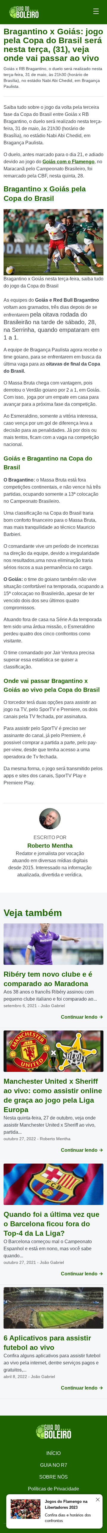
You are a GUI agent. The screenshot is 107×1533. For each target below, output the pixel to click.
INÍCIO (53, 1453)
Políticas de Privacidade (53, 1488)
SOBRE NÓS (53, 1476)
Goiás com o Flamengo (69, 161)
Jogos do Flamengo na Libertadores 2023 (66, 1504)
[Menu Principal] (96, 12)
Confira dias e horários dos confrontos (68, 1518)
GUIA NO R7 (53, 1465)
